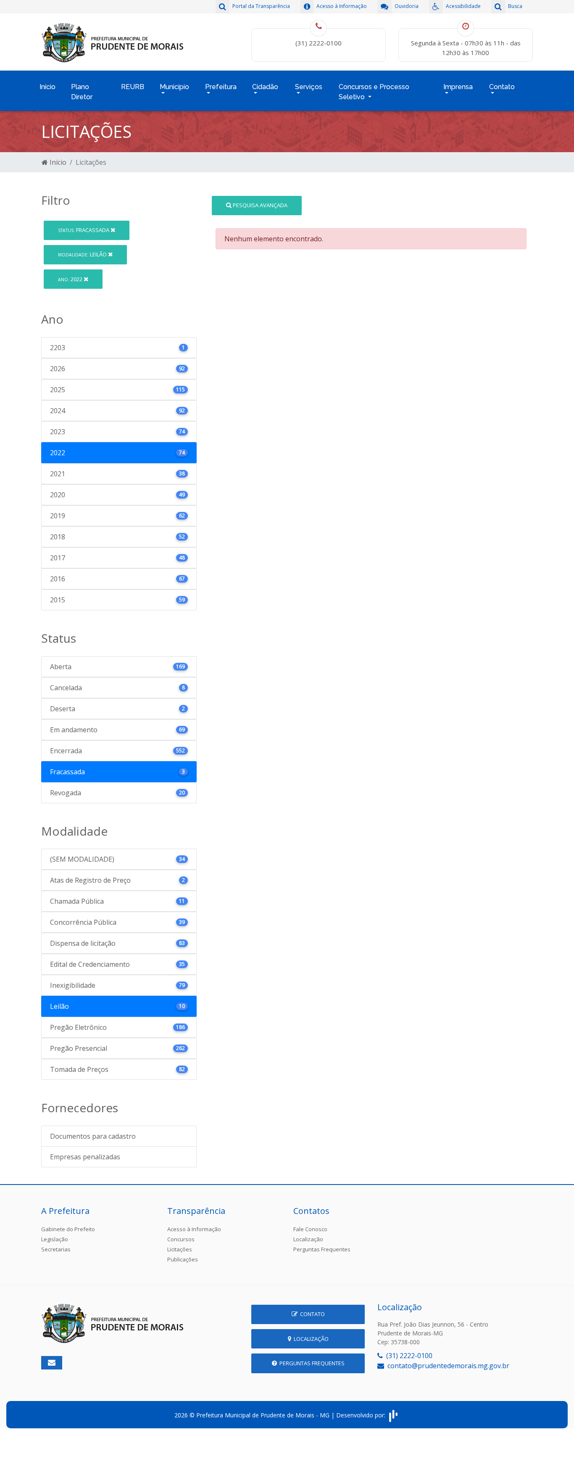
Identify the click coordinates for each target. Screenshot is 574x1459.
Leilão (83, 254)
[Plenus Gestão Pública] (393, 1415)
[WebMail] (51, 1362)
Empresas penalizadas (85, 1156)
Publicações (182, 1259)
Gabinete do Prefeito (68, 1229)
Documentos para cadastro (93, 1136)
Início (47, 87)
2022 (71, 279)
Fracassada (84, 230)
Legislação (54, 1239)
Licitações (179, 1249)
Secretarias (56, 1249)
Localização (308, 1239)
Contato (311, 1314)
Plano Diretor (81, 92)
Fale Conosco (310, 1229)
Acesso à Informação (194, 1229)
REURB (132, 87)
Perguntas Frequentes (321, 1249)
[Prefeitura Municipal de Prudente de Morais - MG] (112, 41)
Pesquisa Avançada (259, 205)
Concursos (181, 1239)
